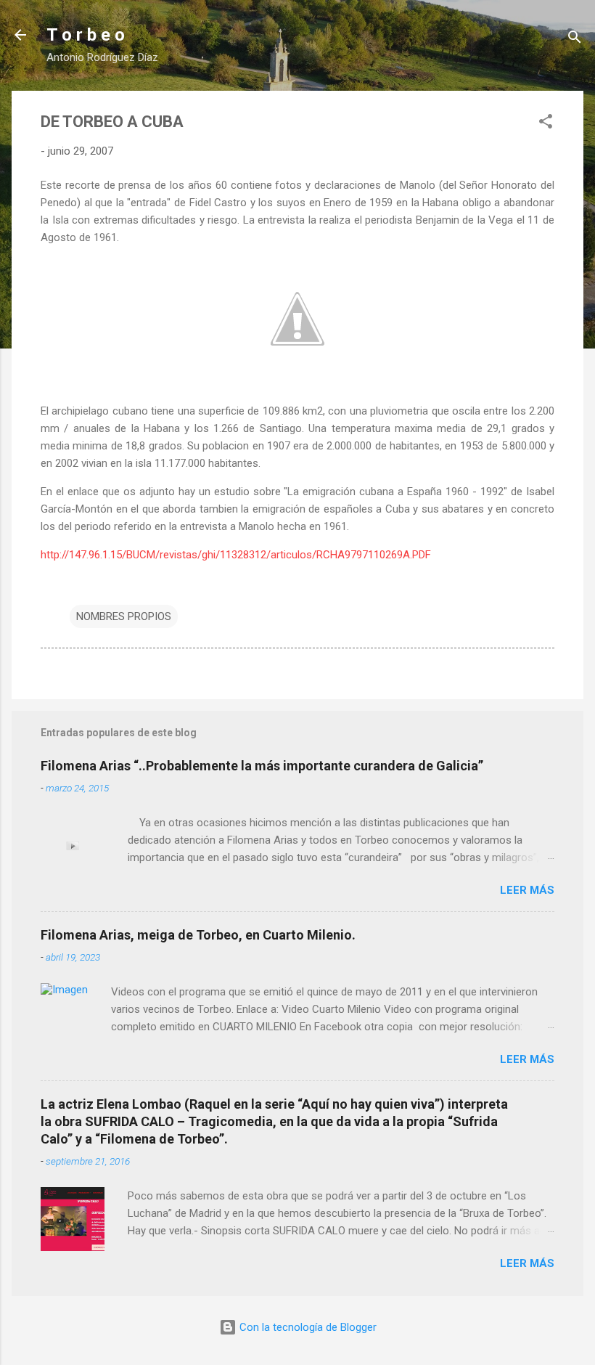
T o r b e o (85, 35)
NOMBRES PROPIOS (123, 616)
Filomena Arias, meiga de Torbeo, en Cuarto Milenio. (198, 934)
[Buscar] (574, 39)
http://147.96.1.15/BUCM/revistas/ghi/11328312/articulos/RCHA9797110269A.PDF (236, 554)
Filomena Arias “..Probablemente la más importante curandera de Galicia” (262, 765)
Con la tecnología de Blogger (307, 1327)
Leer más (527, 890)
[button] (545, 124)
